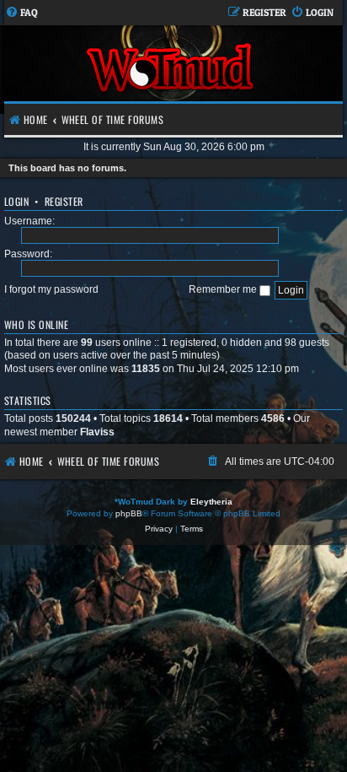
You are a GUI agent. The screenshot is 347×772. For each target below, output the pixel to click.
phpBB (128, 513)
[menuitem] (21, 13)
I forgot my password (51, 289)
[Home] (171, 69)
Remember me (224, 289)
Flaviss (97, 432)
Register (64, 201)
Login (16, 201)
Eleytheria (211, 501)
